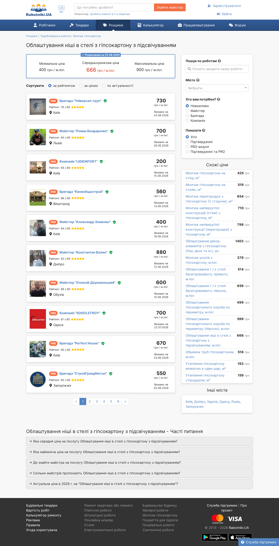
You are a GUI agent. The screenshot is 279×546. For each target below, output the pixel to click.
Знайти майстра (170, 7)
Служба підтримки (261, 542)
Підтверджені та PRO (208, 152)
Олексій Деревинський (87, 282)
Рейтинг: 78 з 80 (59, 107)
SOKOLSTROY (79, 313)
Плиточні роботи (98, 510)
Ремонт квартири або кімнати (108, 505)
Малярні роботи (155, 510)
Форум (240, 25)
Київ (189, 402)
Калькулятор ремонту (43, 515)
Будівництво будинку (160, 505)
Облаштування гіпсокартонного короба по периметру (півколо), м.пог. (208, 324)
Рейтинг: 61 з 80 (59, 319)
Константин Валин (83, 252)
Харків (212, 402)
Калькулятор (153, 25)
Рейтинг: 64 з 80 (59, 167)
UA (61, 7)
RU (61, 11)
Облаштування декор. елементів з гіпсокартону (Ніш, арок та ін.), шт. (206, 246)
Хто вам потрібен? (201, 99)
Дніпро (199, 402)
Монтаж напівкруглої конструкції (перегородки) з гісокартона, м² (209, 229)
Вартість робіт (38, 510)
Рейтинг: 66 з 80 (59, 198)
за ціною (91, 86)
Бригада (197, 116)
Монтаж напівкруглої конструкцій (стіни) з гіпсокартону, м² (203, 213)
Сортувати (35, 86)
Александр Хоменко (85, 222)
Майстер (198, 111)
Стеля (89, 525)
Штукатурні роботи (100, 515)
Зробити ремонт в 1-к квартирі (110, 14)
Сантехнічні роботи (158, 530)
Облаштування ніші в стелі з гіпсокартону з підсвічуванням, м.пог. (208, 340)
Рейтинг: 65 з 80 (59, 137)
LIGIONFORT (78, 161)
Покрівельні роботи (158, 525)
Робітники (47, 25)
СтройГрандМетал (83, 373)
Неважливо (200, 106)
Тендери (82, 25)
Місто (190, 80)
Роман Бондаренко (83, 131)
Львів (235, 402)
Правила (33, 525)
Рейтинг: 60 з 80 (59, 349)
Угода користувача (41, 530)
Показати (194, 130)
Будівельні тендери (41, 505)
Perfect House (79, 343)
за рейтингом (64, 86)
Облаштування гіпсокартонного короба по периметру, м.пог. (208, 307)
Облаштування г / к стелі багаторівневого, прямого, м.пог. (207, 274)
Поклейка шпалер (98, 520)
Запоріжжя (194, 406)
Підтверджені (202, 142)
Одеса (224, 402)
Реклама (33, 520)
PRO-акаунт (200, 147)
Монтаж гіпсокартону (160, 515)
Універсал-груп (80, 101)
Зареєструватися (227, 6)
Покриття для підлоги (160, 520)
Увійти (227, 14)
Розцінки (116, 25)
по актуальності (120, 86)
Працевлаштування (199, 25)
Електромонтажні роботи (105, 530)
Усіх (194, 137)
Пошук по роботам (201, 61)
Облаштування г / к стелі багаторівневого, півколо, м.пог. (206, 291)
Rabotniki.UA (239, 528)
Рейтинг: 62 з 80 (59, 258)
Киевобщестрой (81, 192)
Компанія (198, 120)
